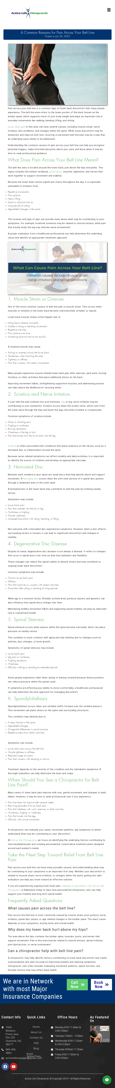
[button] (109, 10)
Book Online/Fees (34, 1055)
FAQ (36, 1043)
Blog (36, 1048)
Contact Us (36, 1037)
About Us (36, 1032)
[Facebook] (5, 1066)
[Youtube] (13, 1066)
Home (36, 1026)
